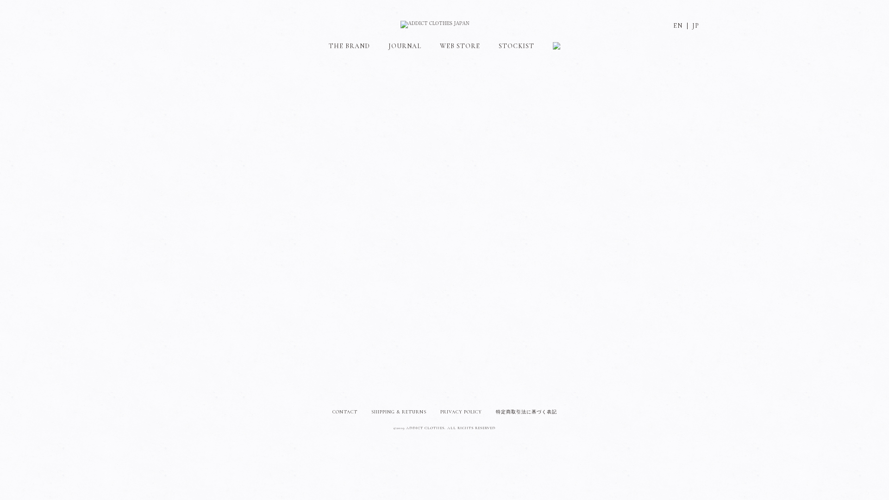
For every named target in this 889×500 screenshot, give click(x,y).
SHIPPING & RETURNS (398, 412)
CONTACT (344, 412)
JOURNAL (404, 46)
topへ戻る (444, 146)
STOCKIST (516, 46)
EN (677, 26)
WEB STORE (460, 46)
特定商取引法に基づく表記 (526, 412)
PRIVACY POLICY (461, 412)
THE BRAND (349, 46)
